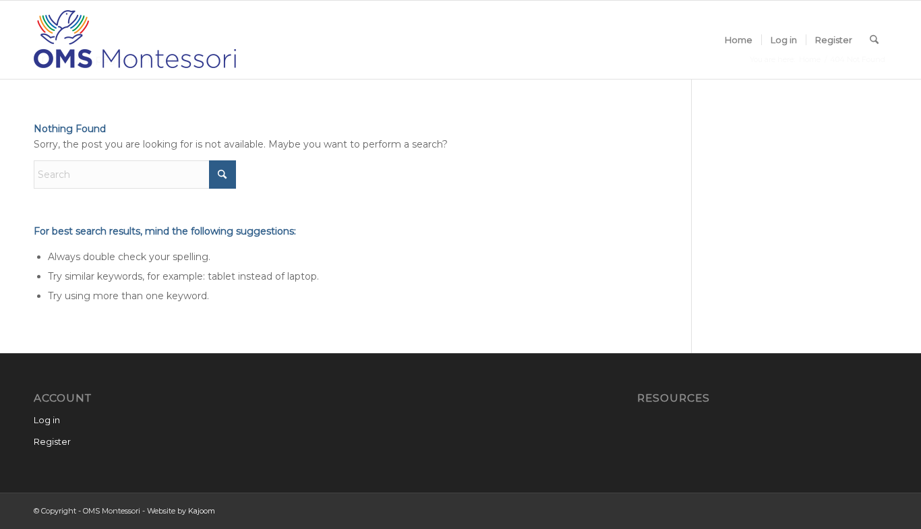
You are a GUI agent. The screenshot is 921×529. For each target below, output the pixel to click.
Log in (47, 419)
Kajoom (201, 511)
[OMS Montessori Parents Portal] (135, 40)
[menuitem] (738, 40)
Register (52, 441)
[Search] (874, 40)
